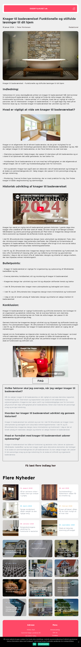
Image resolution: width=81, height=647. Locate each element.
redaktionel (73, 27)
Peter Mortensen (23, 27)
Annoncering (55, 630)
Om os (55, 633)
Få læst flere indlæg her (40, 465)
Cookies (55, 635)
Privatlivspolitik (43, 644)
